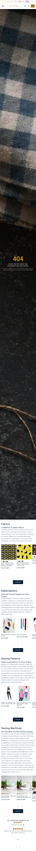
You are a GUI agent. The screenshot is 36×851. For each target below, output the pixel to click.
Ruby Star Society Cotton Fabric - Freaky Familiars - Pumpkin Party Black (7, 564)
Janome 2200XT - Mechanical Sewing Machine (8, 796)
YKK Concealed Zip (21, 634)
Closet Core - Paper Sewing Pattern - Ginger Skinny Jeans (8, 703)
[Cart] (33, 6)
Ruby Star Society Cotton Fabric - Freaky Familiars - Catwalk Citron (23, 564)
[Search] (25, 6)
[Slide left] (14, 577)
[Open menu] (3, 6)
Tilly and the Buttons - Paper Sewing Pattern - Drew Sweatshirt (24, 704)
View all (18, 582)
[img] (18, 822)
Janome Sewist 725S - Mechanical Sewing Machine (24, 796)
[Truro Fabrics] (14, 5)
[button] (17, 847)
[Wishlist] (28, 6)
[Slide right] (22, 577)
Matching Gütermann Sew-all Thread (8, 635)
